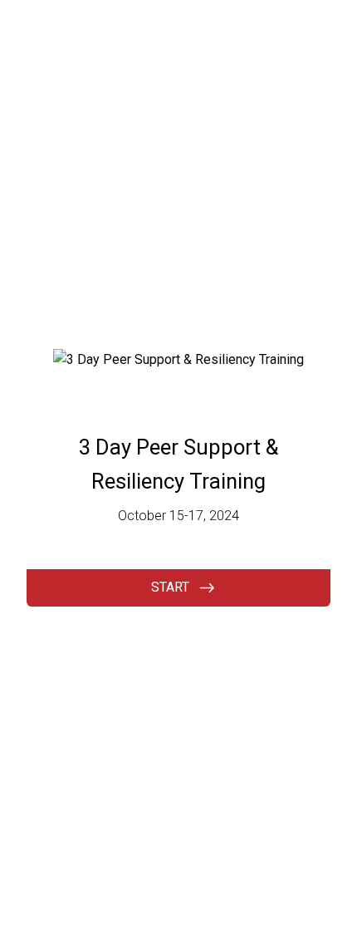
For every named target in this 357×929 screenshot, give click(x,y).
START (170, 587)
